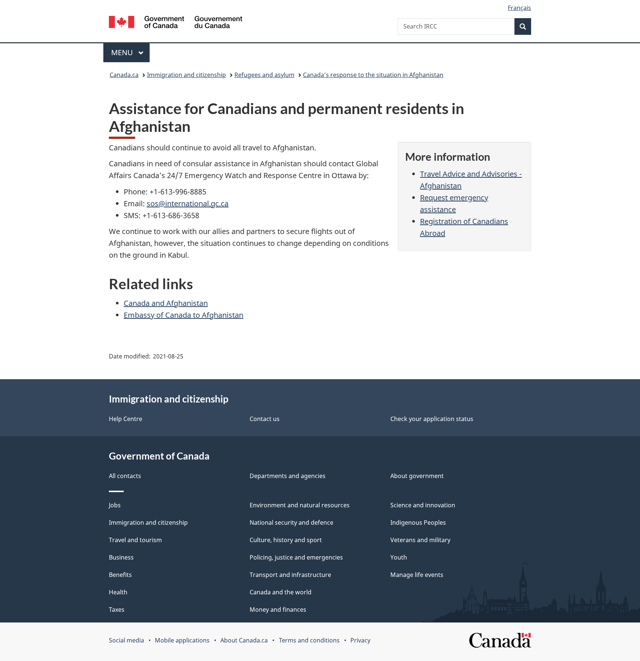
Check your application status (431, 419)
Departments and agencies (288, 476)
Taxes (116, 609)
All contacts (125, 476)
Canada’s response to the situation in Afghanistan (373, 75)
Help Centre (125, 419)
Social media (126, 640)
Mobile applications (182, 640)
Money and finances (278, 609)
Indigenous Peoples (418, 522)
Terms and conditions (309, 640)
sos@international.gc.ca (188, 203)
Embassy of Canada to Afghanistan (183, 315)
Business (121, 557)
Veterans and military (420, 540)
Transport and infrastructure (290, 575)
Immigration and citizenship (186, 75)
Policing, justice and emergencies (296, 557)
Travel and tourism (135, 540)
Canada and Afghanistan (166, 303)
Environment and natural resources (300, 505)
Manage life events (416, 575)
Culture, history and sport (286, 540)
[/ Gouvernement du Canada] (175, 23)
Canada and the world (280, 592)
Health (118, 592)
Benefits (120, 575)
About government (417, 476)
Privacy (360, 640)
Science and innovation (422, 505)
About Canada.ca (244, 640)
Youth (398, 557)
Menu (123, 52)
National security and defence (291, 522)
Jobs (115, 505)
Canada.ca (124, 75)
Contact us (265, 419)
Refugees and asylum (264, 75)
